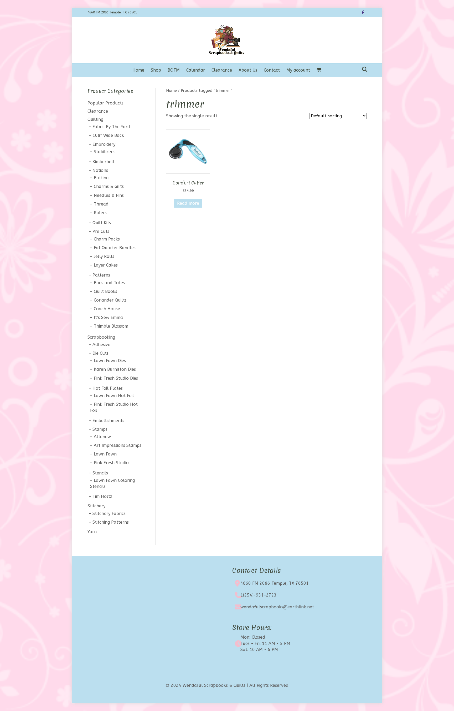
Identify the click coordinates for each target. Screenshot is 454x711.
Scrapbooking (101, 337)
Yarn (92, 531)
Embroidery (103, 144)
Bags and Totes (109, 282)
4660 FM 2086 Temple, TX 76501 (274, 583)
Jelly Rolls (104, 256)
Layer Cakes (106, 265)
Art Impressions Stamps (117, 445)
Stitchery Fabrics (109, 513)
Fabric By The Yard (111, 126)
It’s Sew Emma (108, 317)
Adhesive (101, 344)
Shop (156, 70)
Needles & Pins (109, 195)
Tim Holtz (102, 496)
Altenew (102, 436)
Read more (188, 203)
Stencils (100, 472)
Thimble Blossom (111, 326)
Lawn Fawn (105, 454)
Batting (101, 177)
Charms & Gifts (109, 186)
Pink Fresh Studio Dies (116, 378)
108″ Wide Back (108, 135)
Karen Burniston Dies (115, 369)
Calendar (195, 70)
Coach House (107, 308)
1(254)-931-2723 (258, 595)
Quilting (95, 119)
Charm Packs (107, 239)
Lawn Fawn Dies (110, 360)
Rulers (100, 212)
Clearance (221, 70)
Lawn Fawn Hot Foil (114, 395)
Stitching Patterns (110, 522)
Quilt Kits (101, 222)
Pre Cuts (100, 231)
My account (298, 70)
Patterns (101, 275)
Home (138, 70)
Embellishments (108, 420)
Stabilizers (104, 151)
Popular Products (105, 103)
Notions (100, 170)
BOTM (174, 70)
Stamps (99, 429)
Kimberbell (103, 161)
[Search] (363, 69)
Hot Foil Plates (107, 388)
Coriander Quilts (110, 300)
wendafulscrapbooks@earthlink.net (277, 606)
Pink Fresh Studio (111, 462)
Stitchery (96, 505)
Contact (272, 70)
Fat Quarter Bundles (115, 247)
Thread (101, 204)
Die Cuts (100, 353)
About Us (248, 70)
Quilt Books (105, 291)
